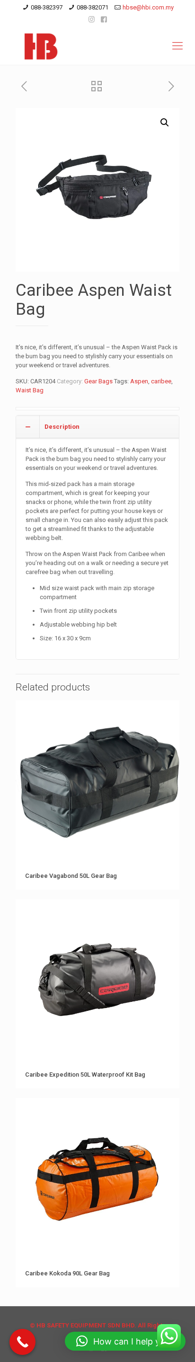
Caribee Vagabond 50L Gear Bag (71, 875)
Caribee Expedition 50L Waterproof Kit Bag (85, 1074)
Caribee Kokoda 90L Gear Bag (67, 1273)
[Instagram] (92, 19)
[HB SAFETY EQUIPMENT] (97, 46)
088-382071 (92, 7)
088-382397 (46, 7)
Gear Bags (98, 381)
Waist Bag (30, 390)
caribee (161, 381)
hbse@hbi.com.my (148, 7)
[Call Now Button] (22, 1342)
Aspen (139, 381)
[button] (164, 122)
